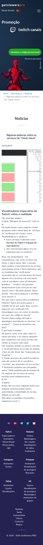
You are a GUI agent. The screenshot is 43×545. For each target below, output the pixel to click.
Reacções (30, 472)
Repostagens (30, 438)
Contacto (19, 521)
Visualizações (8, 491)
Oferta (19, 518)
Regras (19, 524)
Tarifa (19, 512)
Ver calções (30, 442)
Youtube (30, 431)
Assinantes (8, 438)
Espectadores (8, 435)
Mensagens (16, 93)
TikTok (8, 481)
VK (30, 481)
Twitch (8, 431)
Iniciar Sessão (8, 10)
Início (6, 93)
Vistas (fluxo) (8, 442)
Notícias (28, 93)
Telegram (30, 459)
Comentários (19, 515)
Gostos (30, 435)
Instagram (8, 459)
